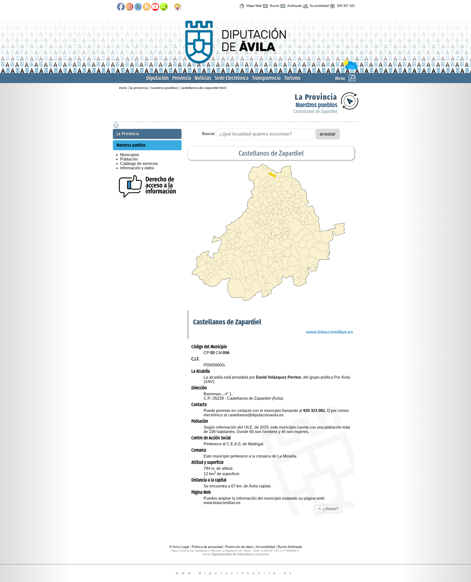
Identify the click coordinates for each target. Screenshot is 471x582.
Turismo (292, 78)
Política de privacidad (207, 547)
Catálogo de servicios (139, 163)
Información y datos (137, 168)
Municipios (129, 155)
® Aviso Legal (179, 547)
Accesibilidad (319, 6)
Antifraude (294, 6)
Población (129, 159)
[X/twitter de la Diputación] (138, 7)
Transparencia (266, 78)
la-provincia (139, 88)
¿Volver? (330, 509)
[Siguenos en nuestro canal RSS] (146, 7)
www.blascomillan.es (329, 331)
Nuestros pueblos (316, 105)
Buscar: (208, 134)
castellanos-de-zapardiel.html (203, 88)
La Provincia (316, 97)
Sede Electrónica (232, 78)
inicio (123, 88)
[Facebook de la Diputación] (121, 7)
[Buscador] (163, 7)
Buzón (274, 6)
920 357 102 (345, 6)
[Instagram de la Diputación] (129, 7)
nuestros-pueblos (164, 88)
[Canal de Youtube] (155, 7)
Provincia (181, 78)
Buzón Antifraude (290, 547)
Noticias (203, 78)
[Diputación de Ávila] (235, 68)
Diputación (157, 78)
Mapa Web (254, 6)
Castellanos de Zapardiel (315, 111)
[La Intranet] (177, 7)
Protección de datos (239, 547)
